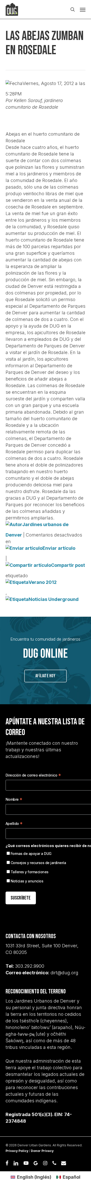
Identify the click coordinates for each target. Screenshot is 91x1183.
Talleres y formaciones (30, 872)
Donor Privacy (42, 1151)
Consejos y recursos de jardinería (38, 863)
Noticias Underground (54, 599)
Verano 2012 (43, 582)
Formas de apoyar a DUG (31, 853)
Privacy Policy (17, 1151)
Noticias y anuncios (27, 881)
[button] (82, 9)
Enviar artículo (58, 548)
